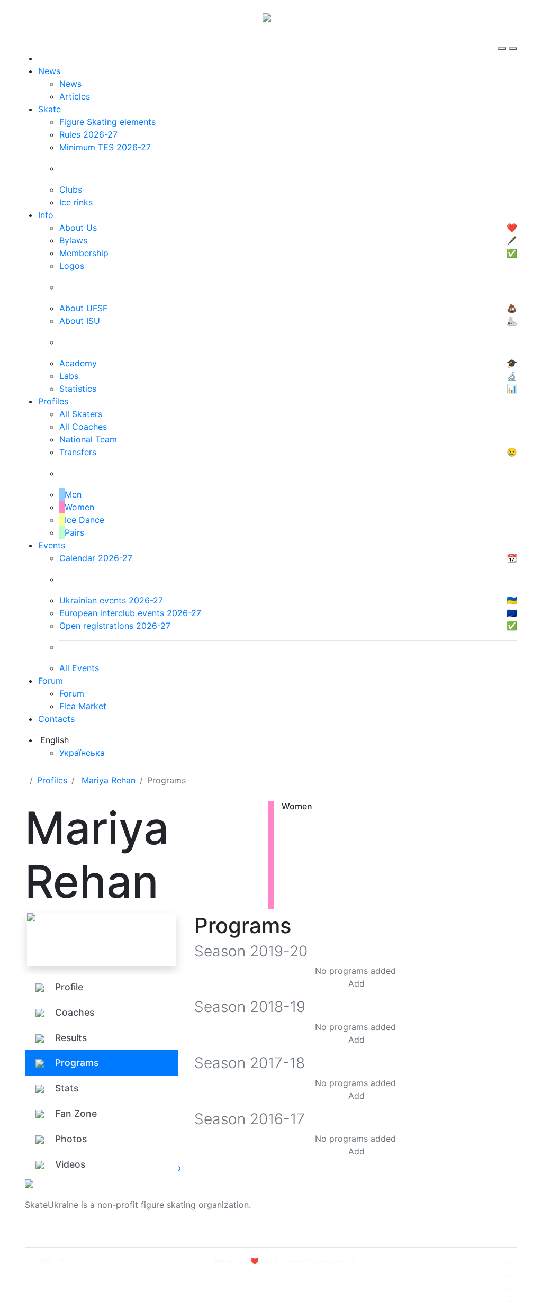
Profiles (53, 401)
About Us (425, 1198)
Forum (50, 680)
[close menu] (513, 39)
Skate (49, 109)
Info (45, 215)
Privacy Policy (434, 1211)
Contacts (56, 718)
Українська (82, 752)
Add (356, 983)
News (49, 71)
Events (51, 545)
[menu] (503, 39)
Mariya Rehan (109, 780)
